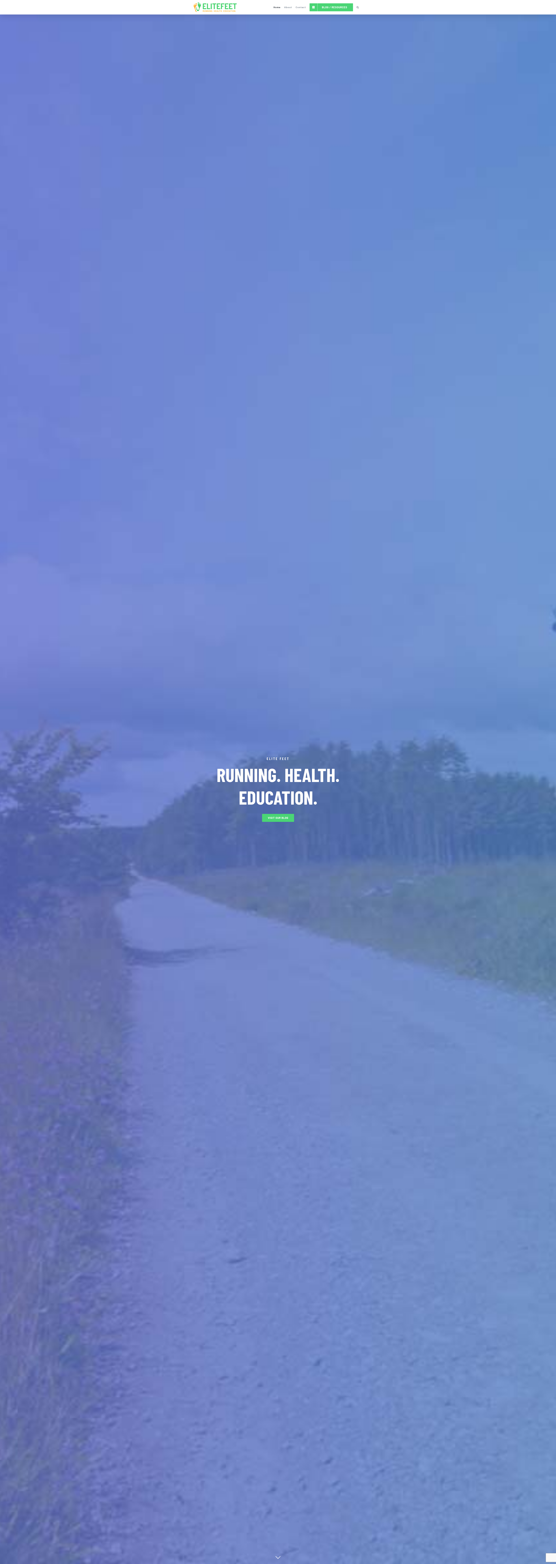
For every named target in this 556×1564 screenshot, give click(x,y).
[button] (358, 7)
